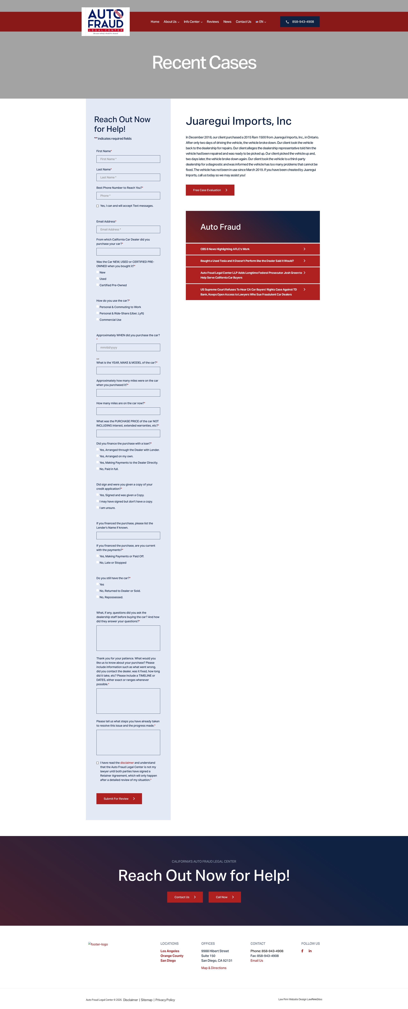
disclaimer (127, 763)
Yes (102, 584)
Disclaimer (130, 1000)
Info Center (192, 22)
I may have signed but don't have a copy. (126, 501)
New (102, 272)
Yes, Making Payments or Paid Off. (122, 556)
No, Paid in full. (109, 469)
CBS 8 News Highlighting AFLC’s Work (225, 249)
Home (155, 22)
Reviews (213, 22)
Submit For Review (116, 799)
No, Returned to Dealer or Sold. (120, 591)
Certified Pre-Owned (113, 285)
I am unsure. (107, 508)
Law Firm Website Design (292, 999)
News (227, 22)
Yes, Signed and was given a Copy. (122, 495)
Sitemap (147, 1000)
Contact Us (243, 22)
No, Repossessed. (111, 597)
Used (103, 279)
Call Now (221, 897)
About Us (170, 22)
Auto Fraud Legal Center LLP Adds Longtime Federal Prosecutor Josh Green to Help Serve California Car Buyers (251, 275)
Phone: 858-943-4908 (267, 951)
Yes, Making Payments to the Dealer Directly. (129, 462)
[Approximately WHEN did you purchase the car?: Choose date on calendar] (97, 358)
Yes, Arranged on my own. (116, 456)
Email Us (257, 961)
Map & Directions (213, 968)
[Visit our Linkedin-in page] (310, 951)
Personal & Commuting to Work (120, 307)
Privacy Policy (165, 1000)
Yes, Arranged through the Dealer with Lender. (130, 450)
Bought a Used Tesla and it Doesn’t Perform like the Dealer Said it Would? (247, 261)
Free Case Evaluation (207, 190)
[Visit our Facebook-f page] (302, 951)
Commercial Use (110, 320)
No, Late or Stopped (113, 562)
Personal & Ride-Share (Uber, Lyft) (122, 313)
